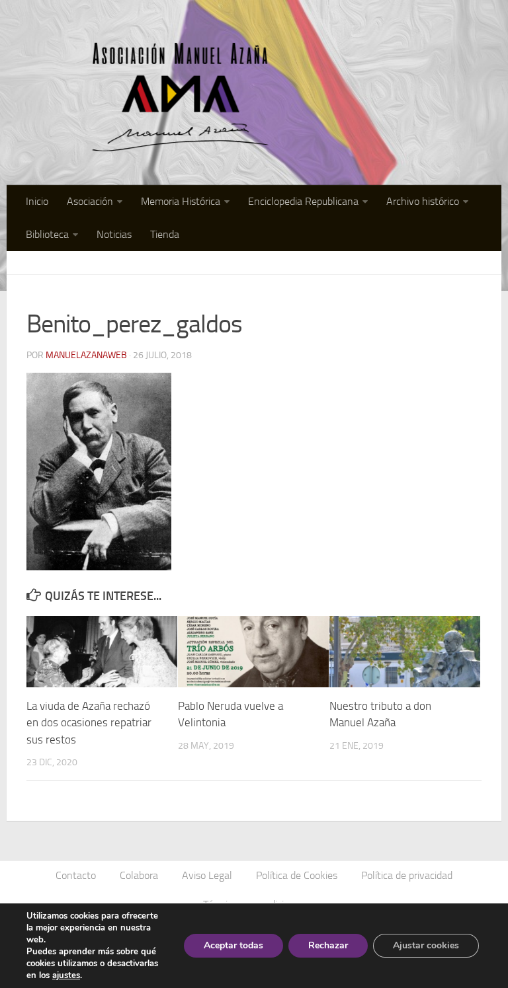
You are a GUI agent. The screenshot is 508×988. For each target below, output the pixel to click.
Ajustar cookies (426, 945)
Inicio (37, 201)
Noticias (114, 234)
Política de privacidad (406, 875)
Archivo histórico (422, 201)
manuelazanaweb (86, 355)
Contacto (76, 875)
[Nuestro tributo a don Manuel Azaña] (404, 651)
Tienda (164, 234)
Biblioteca (47, 234)
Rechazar (328, 945)
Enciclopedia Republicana (303, 201)
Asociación (90, 201)
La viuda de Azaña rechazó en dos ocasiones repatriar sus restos (88, 722)
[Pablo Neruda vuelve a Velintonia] (253, 651)
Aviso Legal (207, 875)
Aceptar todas (233, 945)
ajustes (66, 975)
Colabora (139, 875)
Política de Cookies (296, 875)
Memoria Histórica (180, 201)
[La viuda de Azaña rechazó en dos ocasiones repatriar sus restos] (101, 651)
